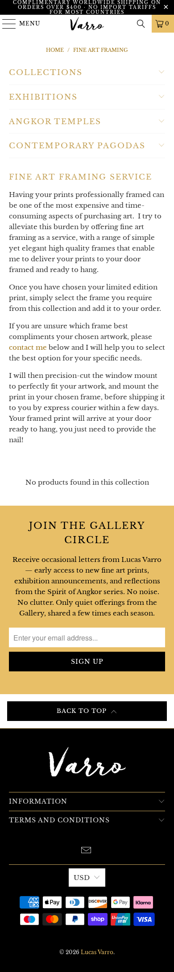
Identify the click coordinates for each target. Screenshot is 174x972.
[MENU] (5, 24)
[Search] (141, 24)
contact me (28, 347)
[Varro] (87, 24)
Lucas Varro (97, 952)
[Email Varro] (86, 851)
